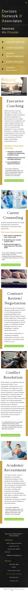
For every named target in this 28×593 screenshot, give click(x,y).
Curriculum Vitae (14, 570)
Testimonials (14, 577)
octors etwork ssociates (12, 16)
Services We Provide (14, 574)
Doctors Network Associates (14, 535)
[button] (26, 2)
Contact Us (14, 580)
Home (14, 567)
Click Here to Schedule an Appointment (14, 180)
